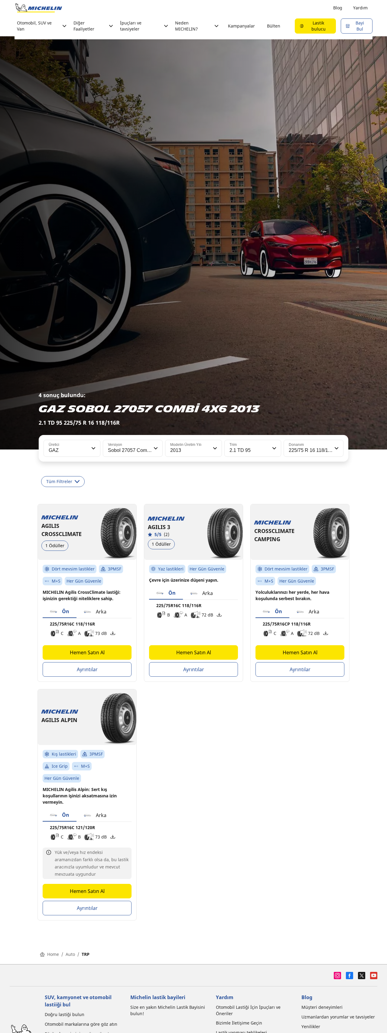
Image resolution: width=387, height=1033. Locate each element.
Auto (70, 954)
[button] (92, 448)
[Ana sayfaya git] (39, 7)
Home (53, 954)
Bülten (273, 26)
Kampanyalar (241, 26)
